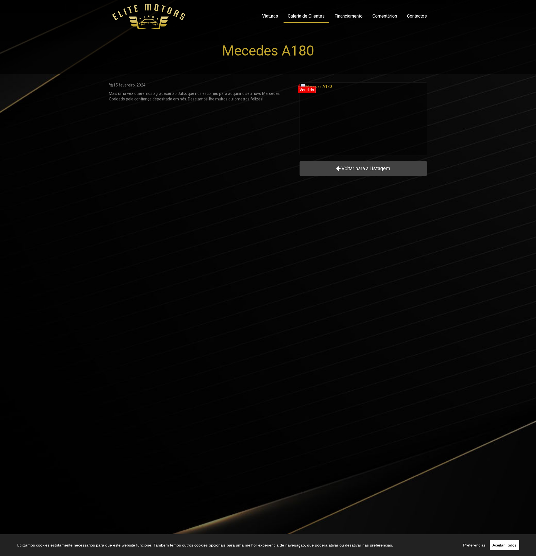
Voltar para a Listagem (365, 168)
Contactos (417, 16)
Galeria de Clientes (306, 16)
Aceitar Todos (504, 545)
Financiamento (348, 16)
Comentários (384, 16)
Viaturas (270, 16)
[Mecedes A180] (363, 118)
